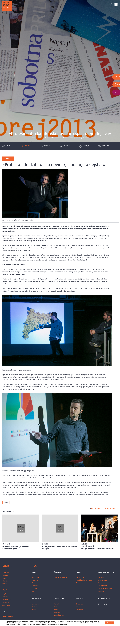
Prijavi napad (105, 599)
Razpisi (34, 609)
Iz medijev (67, 146)
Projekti (79, 572)
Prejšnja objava (96, 508)
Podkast (104, 604)
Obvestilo (47, 146)
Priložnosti (36, 599)
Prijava (56, 609)
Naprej (6, 502)
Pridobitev (101, 577)
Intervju (86, 146)
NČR (3, 611)
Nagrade (34, 607)
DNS (34, 566)
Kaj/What (5, 594)
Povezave (79, 599)
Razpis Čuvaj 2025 (59, 615)
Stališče (8, 146)
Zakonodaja (79, 604)
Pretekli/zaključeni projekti (84, 580)
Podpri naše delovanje (60, 577)
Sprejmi (109, 623)
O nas (34, 572)
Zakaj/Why (5, 602)
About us (34, 591)
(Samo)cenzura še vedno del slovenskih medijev (59, 547)
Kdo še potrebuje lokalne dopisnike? (97, 549)
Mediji (78, 607)
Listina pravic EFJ (103, 585)
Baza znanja (79, 583)
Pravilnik (56, 604)
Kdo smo (34, 588)
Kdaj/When (5, 599)
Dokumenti (35, 583)
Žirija (55, 607)
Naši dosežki (35, 577)
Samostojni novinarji (106, 572)
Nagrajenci (57, 612)
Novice (40, 138)
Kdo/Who (5, 597)
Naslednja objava (110, 508)
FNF (4, 590)
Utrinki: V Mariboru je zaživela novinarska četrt (15, 547)
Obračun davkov (103, 583)
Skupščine (35, 580)
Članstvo (57, 572)
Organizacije (79, 609)
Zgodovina (35, 585)
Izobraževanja (36, 604)
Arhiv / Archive (6, 605)
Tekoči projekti (80, 577)
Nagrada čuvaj (59, 599)
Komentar (105, 146)
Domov (33, 138)
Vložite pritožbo (7, 616)
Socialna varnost (103, 580)
